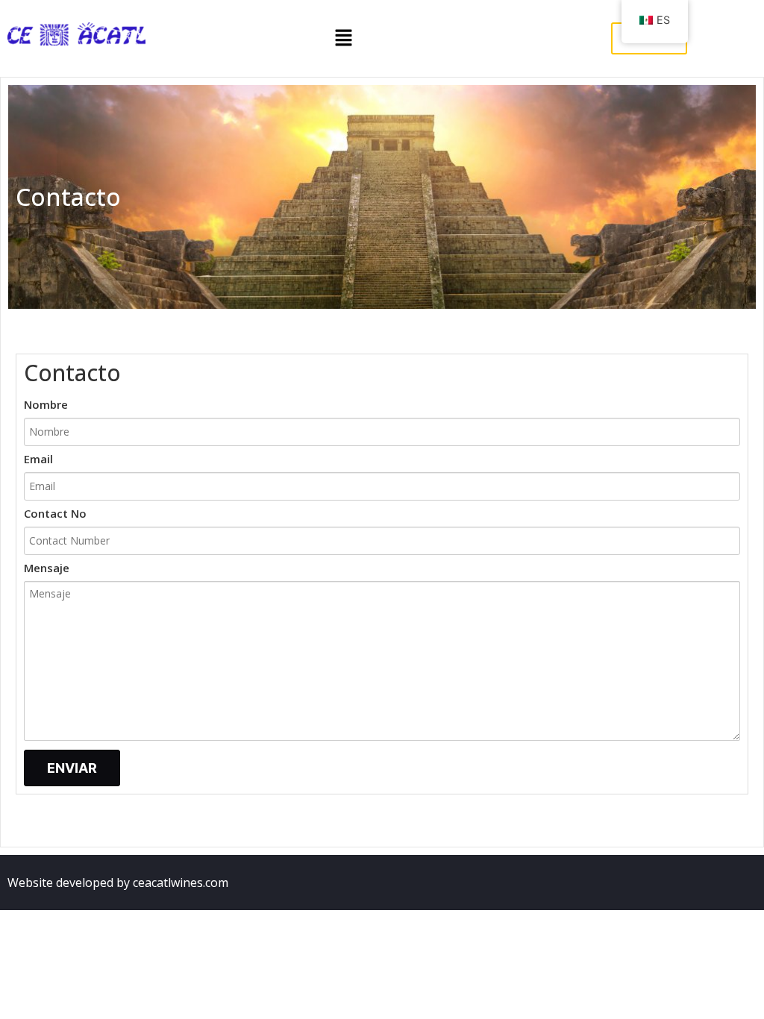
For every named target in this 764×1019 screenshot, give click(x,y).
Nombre (46, 405)
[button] (344, 38)
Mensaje (46, 568)
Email (38, 460)
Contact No (55, 514)
